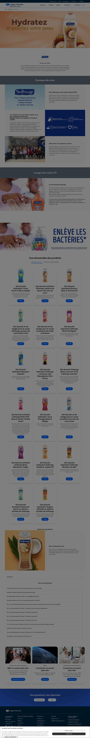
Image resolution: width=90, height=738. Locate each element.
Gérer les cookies (69, 730)
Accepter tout (69, 733)
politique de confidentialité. (10, 736)
